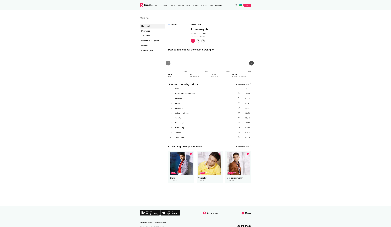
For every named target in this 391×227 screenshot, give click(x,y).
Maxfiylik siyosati (160, 222)
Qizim (170, 74)
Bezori (177, 103)
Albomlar (172, 5)
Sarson (234, 74)
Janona (178, 133)
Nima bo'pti (179, 123)
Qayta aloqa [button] (212, 213)
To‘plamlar (196, 5)
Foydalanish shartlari (146, 222)
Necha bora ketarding (185, 94)
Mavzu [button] (248, 213)
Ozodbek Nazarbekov (239, 76)
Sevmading (179, 128)
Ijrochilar (204, 5)
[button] (236, 5)
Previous (168, 63)
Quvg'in (180, 118)
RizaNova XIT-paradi (184, 5)
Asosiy (165, 5)
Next (251, 63)
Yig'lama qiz (180, 138)
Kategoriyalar (147, 50)
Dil (214, 74)
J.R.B (212, 77)
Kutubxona (218, 5)
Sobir (169, 76)
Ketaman (178, 98)
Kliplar (211, 5)
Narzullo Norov (194, 76)
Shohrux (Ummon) (220, 77)
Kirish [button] (247, 5)
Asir (191, 74)
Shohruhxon (201, 34)
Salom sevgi (182, 113)
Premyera (145, 31)
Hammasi (145, 26)
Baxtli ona (179, 108)
